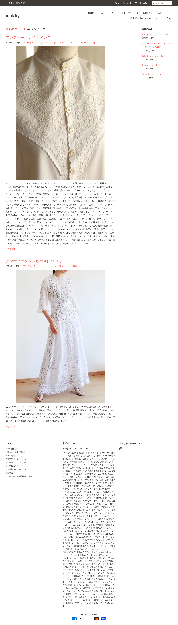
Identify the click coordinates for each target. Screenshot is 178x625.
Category (144, 13)
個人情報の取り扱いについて (17, 469)
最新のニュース (16, 29)
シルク (53, 42)
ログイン (115, 3)
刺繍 (93, 42)
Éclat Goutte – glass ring (153, 56)
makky (13, 15)
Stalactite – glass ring (151, 74)
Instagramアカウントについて (156, 34)
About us (107, 13)
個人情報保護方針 (13, 466)
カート (129, 3)
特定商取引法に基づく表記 (16, 462)
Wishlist (164, 13)
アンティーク (29, 42)
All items (125, 13)
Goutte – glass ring (150, 65)
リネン (62, 42)
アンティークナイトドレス (28, 37)
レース (71, 42)
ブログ (168, 18)
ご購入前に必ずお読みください (144, 18)
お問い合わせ (142, 3)
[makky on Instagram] (120, 449)
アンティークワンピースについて (34, 261)
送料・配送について (14, 455)
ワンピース (83, 42)
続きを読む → (12, 249)
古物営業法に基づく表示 (16, 459)
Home (92, 13)
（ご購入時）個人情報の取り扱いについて (23, 476)
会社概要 (9, 473)
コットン (43, 42)
